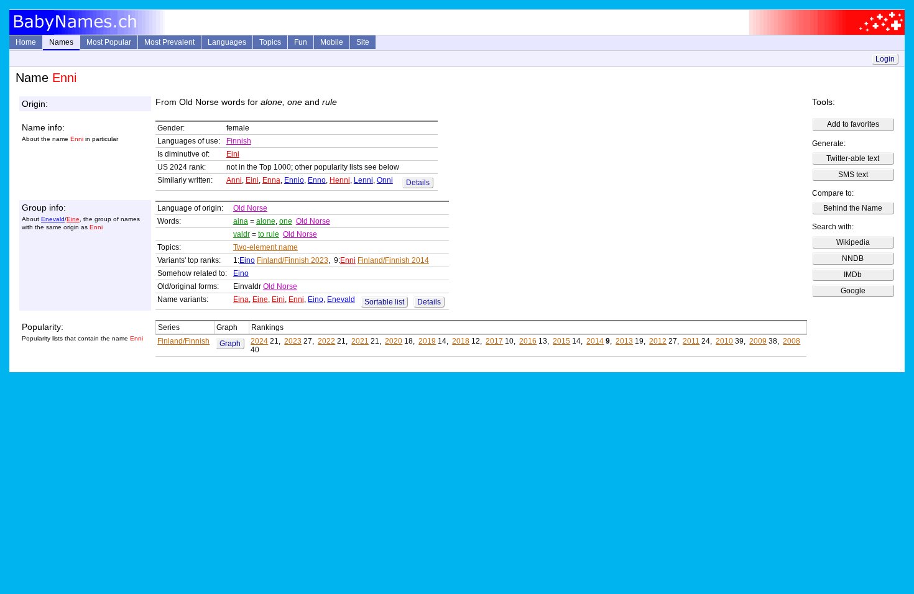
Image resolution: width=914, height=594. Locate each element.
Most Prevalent (169, 42)
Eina (241, 299)
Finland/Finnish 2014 (393, 260)
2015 (561, 341)
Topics (270, 42)
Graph (230, 343)
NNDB (853, 258)
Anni (234, 180)
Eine (73, 219)
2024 (259, 341)
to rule (268, 234)
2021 (360, 341)
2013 (624, 341)
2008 (791, 341)
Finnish (238, 141)
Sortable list (384, 302)
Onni (385, 180)
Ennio (294, 180)
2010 (724, 341)
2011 (691, 341)
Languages (227, 42)
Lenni (363, 180)
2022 (326, 341)
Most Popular (108, 42)
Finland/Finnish (183, 341)
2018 (460, 341)
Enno (317, 180)
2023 (293, 341)
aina (240, 221)
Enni (348, 260)
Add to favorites (853, 124)
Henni (340, 180)
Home (26, 42)
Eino (247, 260)
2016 (528, 341)
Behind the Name (852, 208)
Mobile (331, 42)
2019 (427, 341)
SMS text (853, 174)
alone (265, 221)
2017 (494, 341)
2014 (595, 341)
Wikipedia (853, 242)
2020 (393, 341)
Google (853, 290)
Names (61, 42)
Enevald (53, 219)
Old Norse (250, 208)
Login (885, 59)
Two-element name (265, 247)
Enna (271, 180)
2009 (758, 341)
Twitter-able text (852, 158)
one (285, 221)
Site (362, 42)
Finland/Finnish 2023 (292, 260)
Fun (300, 42)
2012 (658, 341)
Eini (232, 154)
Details (418, 182)
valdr (241, 234)
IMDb (853, 274)
